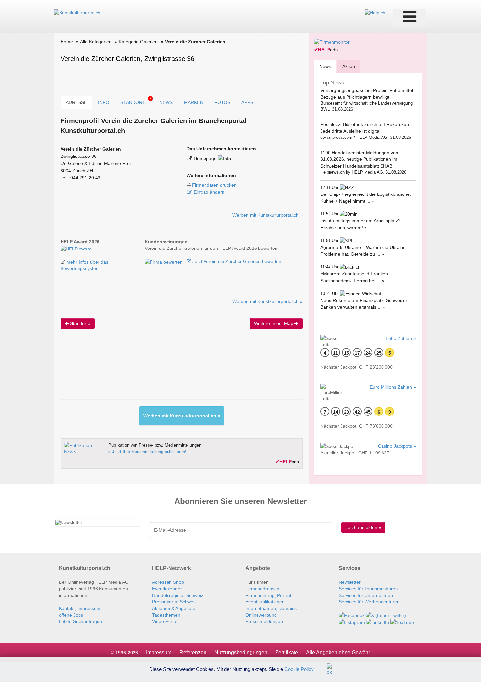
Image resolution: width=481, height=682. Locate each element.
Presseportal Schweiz (174, 601)
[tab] (325, 66)
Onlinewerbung (261, 614)
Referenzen (192, 652)
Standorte (79, 323)
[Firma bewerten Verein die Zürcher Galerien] (164, 261)
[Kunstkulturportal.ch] (77, 12)
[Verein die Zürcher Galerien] (76, 248)
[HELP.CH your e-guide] (375, 12)
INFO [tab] (103, 102)
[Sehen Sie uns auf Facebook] (352, 614)
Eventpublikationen (265, 601)
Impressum (158, 652)
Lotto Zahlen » (401, 338)
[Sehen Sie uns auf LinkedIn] (377, 621)
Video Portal (164, 621)
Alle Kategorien (96, 41)
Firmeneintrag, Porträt (268, 595)
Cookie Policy (298, 669)
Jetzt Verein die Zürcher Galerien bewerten (236, 261)
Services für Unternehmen (366, 595)
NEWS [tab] (166, 102)
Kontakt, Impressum (79, 608)
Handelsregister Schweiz (177, 595)
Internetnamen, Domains (271, 608)
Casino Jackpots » (397, 446)
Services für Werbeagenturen (369, 601)
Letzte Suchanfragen (80, 621)
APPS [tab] (247, 102)
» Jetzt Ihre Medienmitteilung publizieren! (147, 451)
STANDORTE (135, 101)
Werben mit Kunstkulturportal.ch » (267, 215)
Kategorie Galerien (138, 41)
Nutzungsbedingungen (240, 652)
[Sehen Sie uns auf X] (386, 614)
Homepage (206, 158)
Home (67, 41)
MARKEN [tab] (193, 102)
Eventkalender (167, 588)
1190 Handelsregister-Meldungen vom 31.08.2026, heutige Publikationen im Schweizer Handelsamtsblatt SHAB (360, 159)
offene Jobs (71, 614)
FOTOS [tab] (222, 102)
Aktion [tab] (348, 66)
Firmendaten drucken (214, 185)
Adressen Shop (168, 582)
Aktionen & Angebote (173, 608)
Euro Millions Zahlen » (393, 387)
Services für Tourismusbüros (368, 588)
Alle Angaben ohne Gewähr (338, 652)
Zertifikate (286, 652)
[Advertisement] (180, 370)
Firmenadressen (262, 588)
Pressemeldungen (264, 621)
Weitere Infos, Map (274, 323)
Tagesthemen (166, 614)
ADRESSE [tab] (76, 102)
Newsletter (350, 582)
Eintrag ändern (209, 191)
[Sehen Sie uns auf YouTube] (402, 621)
